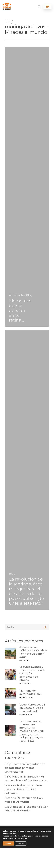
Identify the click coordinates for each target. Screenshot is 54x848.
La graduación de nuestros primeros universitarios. (25, 767)
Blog (29, 295)
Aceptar (8, 843)
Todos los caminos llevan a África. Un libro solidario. (23, 789)
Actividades (17, 295)
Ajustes (21, 843)
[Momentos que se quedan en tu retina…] (27, 187)
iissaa (8, 785)
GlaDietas (11, 806)
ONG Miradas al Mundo (20, 776)
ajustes (24, 838)
